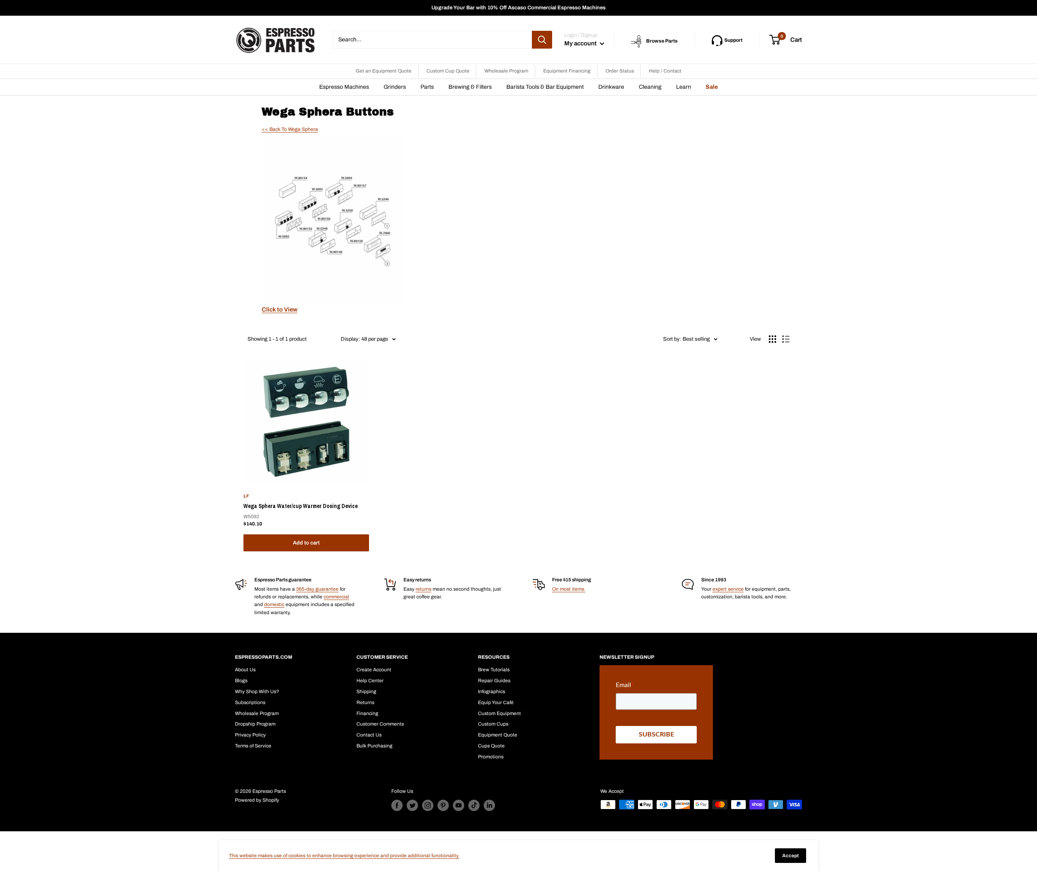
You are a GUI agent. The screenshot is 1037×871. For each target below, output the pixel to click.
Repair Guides (494, 680)
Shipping (366, 691)
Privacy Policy (250, 735)
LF (246, 495)
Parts (427, 87)
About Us (245, 669)
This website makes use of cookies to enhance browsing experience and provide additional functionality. (344, 855)
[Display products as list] (785, 339)
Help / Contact (665, 71)
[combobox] (432, 40)
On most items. (568, 589)
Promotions (491, 757)
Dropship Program (255, 724)
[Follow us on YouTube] (458, 805)
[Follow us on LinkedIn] (489, 805)
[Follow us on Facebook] (397, 805)
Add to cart (306, 543)
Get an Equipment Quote (384, 71)
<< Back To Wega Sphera (290, 129)
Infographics (491, 691)
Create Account (373, 669)
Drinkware (611, 87)
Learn (683, 87)
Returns (365, 702)
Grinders (395, 87)
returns (423, 589)
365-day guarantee (317, 589)
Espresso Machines (344, 87)
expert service (728, 589)
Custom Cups (493, 724)
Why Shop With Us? (257, 691)
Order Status (620, 71)
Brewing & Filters (470, 87)
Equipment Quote (497, 735)
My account (581, 43)
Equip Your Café (496, 702)
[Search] (542, 40)
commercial (336, 597)
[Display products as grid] (772, 339)
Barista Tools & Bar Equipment (545, 87)
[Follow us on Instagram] (427, 805)
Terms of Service (253, 746)
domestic (274, 604)
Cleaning (650, 87)
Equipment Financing (567, 71)
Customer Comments (380, 724)
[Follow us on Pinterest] (443, 805)
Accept (790, 855)
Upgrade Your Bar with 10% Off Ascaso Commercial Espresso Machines (518, 8)
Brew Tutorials (494, 669)
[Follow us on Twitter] (412, 805)
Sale (712, 87)
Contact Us (369, 735)
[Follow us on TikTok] (474, 805)
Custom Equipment (499, 713)
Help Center (370, 680)
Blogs (241, 680)
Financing (367, 713)
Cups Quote (491, 746)
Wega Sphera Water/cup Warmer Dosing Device (300, 506)
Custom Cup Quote (448, 71)
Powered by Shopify (257, 800)
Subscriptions (250, 702)
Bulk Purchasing (374, 746)
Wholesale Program (506, 71)
